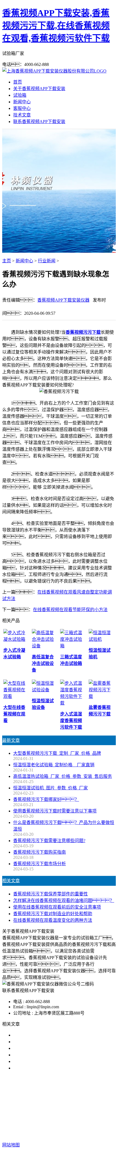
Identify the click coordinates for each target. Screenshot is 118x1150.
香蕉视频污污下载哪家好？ (46, 1035)
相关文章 (11, 880)
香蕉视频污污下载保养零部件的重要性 (50, 894)
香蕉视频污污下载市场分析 (39, 863)
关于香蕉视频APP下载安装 (39, 88)
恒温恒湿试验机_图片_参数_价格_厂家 (50, 788)
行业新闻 (46, 260)
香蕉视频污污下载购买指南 (39, 852)
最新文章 (11, 740)
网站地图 (49, 1127)
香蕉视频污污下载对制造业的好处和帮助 (52, 913)
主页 (6, 260)
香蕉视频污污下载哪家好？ (46, 799)
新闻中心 (22, 101)
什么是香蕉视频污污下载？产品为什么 (59, 1041)
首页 (17, 82)
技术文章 (22, 115)
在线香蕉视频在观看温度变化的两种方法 (52, 920)
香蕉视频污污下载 (83, 332)
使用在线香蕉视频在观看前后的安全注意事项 (57, 907)
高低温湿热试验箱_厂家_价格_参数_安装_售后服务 (62, 776)
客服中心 (22, 108)
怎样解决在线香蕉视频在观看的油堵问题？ (63, 900)
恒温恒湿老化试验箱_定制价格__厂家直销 (53, 764)
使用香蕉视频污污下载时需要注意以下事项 (55, 811)
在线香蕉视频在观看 (81, 1103)
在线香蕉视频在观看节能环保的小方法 (70, 609)
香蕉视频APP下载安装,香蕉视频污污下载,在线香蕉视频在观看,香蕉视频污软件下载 (56, 25)
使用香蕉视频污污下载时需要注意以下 (50, 1048)
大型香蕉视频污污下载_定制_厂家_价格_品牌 (57, 753)
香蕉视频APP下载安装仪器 (63, 300)
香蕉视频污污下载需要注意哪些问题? (49, 840)
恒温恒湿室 (67, 1109)
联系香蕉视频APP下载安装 (39, 121)
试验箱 (19, 95)
